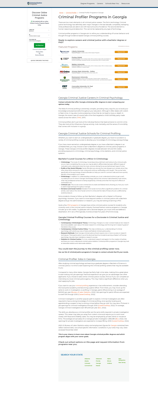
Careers (100, 3)
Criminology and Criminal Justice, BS (89, 72)
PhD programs (72, 205)
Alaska (87, 361)
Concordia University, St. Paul (82, 86)
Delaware (99, 358)
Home (61, 12)
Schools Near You (112, 3)
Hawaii (98, 365)
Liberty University (78, 51)
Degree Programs (87, 3)
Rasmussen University (80, 77)
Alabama (87, 358)
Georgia (98, 363)
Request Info (121, 52)
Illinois (109, 361)
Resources (125, 3)
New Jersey (122, 362)
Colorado (87, 363)
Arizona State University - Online (83, 71)
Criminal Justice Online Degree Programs (90, 52)
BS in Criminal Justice (86, 87)
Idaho (109, 358)
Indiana (109, 363)
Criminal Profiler (71, 12)
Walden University (78, 64)
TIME (79, 118)
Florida (98, 361)
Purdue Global (77, 57)
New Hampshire (122, 359)
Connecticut (88, 365)
